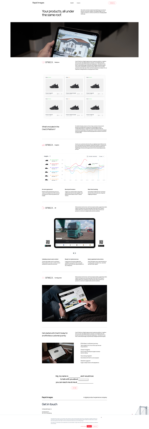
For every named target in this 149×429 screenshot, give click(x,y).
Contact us (112, 3)
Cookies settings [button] (83, 426)
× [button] (101, 417)
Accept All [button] (89, 426)
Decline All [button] (95, 426)
